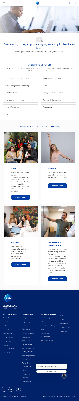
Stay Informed (65, 327)
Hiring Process (8, 337)
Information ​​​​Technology (26, 338)
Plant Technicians (47, 340)
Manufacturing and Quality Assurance (28, 350)
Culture (5, 326)
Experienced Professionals (45, 334)
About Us (6, 318)
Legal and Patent (28, 344)
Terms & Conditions (64, 396)
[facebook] (4, 389)
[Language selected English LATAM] (70, 3)
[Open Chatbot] (64, 375)
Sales (24, 370)
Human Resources (28, 333)
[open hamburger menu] (4, 2)
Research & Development (26, 364)
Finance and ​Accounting (26, 327)
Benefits (6, 322)
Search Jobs (64, 323)
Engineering (26, 322)
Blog (61, 315)
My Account (64, 331)
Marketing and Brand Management (29, 357)
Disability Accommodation (9, 346)
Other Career (26, 381)
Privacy (74, 396)
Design (24, 318)
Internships (45, 322)
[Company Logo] (38, 3)
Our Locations (8, 352)
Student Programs (47, 318)
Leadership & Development (7, 331)
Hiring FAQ (7, 341)
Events (62, 319)
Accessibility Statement (49, 396)
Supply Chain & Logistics (27, 375)
